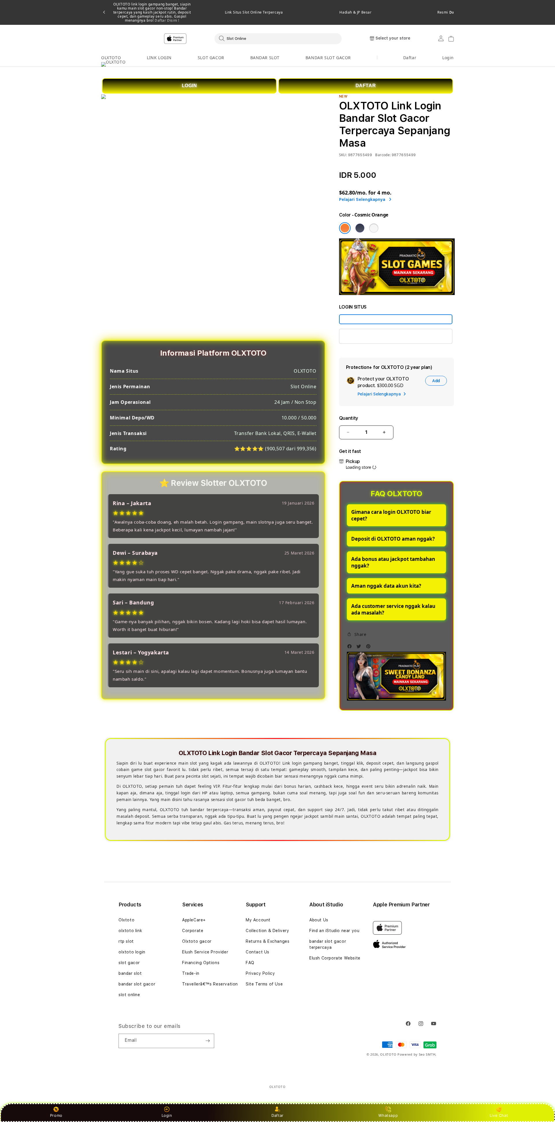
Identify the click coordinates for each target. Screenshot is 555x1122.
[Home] (202, 39)
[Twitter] (360, 648)
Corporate (192, 930)
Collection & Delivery (267, 930)
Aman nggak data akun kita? (386, 586)
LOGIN (189, 85)
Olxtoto (126, 920)
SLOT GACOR (211, 57)
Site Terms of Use (264, 984)
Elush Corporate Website (334, 958)
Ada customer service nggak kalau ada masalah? (393, 609)
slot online (129, 994)
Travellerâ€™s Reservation (210, 984)
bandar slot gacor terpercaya (327, 944)
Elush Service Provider (205, 952)
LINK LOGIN (159, 57)
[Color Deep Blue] (360, 228)
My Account (258, 920)
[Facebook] (351, 648)
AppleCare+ (194, 920)
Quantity (348, 418)
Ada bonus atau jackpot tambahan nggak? (393, 562)
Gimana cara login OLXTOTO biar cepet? (391, 515)
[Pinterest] (370, 648)
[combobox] (278, 38)
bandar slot (130, 973)
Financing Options (200, 962)
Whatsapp (388, 1115)
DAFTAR (366, 85)
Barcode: (383, 154)
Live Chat (499, 1115)
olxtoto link (130, 930)
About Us (318, 920)
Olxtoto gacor (197, 941)
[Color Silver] (373, 228)
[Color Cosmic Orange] (345, 228)
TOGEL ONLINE (361, 336)
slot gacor (129, 962)
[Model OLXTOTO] (395, 319)
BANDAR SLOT (265, 57)
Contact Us (257, 952)
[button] (111, 57)
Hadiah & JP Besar (355, 12)
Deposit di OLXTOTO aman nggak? (393, 538)
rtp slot (126, 941)
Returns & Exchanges (267, 941)
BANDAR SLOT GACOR (328, 57)
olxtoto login (132, 952)
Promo (56, 1115)
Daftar (277, 1115)
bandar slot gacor (137, 984)
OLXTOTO (111, 57)
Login (167, 1115)
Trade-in (190, 973)
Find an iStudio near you (334, 930)
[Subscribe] (207, 1041)
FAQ (250, 962)
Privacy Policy (260, 973)
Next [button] (451, 12)
